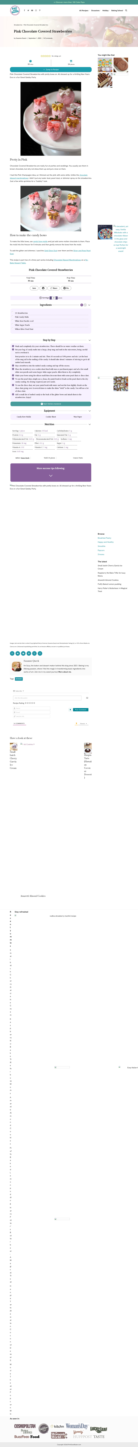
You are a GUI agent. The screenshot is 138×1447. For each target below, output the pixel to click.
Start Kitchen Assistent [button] (52, 403)
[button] (100, 10)
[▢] (13, 312)
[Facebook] (24, 10)
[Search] (126, 10)
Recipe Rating (18, 703)
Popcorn (101, 550)
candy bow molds (40, 241)
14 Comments (47, 38)
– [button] (50, 297)
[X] (34, 653)
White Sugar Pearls (22, 325)
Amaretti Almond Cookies (33, 896)
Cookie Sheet (51, 416)
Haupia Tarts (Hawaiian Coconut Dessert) (11, 1323)
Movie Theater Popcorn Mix (11, 1389)
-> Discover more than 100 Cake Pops (69, 2)
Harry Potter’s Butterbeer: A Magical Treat (11, 1244)
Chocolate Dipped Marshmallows (67, 260)
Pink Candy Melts (22, 317)
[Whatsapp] (12, 653)
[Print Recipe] (43, 288)
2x (85, 305)
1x (81, 305)
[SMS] (17, 653)
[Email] (23, 653)
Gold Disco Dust (50, 250)
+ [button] (56, 297)
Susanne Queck (21, 38)
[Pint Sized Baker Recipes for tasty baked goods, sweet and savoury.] (15, 10)
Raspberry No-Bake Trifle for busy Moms (11, 1056)
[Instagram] (36, 10)
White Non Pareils (22, 321)
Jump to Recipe (52, 69)
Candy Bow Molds (24, 416)
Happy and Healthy (106, 542)
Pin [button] (67, 288)
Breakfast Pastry (104, 538)
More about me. (64, 672)
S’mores (101, 554)
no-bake (19, 679)
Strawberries (18, 25)
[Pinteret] (29, 653)
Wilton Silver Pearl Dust (24, 329)
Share (54, 288)
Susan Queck (25, 458)
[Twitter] (28, 10)
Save (34, 288)
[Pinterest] (39, 10)
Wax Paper (78, 416)
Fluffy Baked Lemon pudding (109, 584)
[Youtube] (32, 10)
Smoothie (101, 546)
